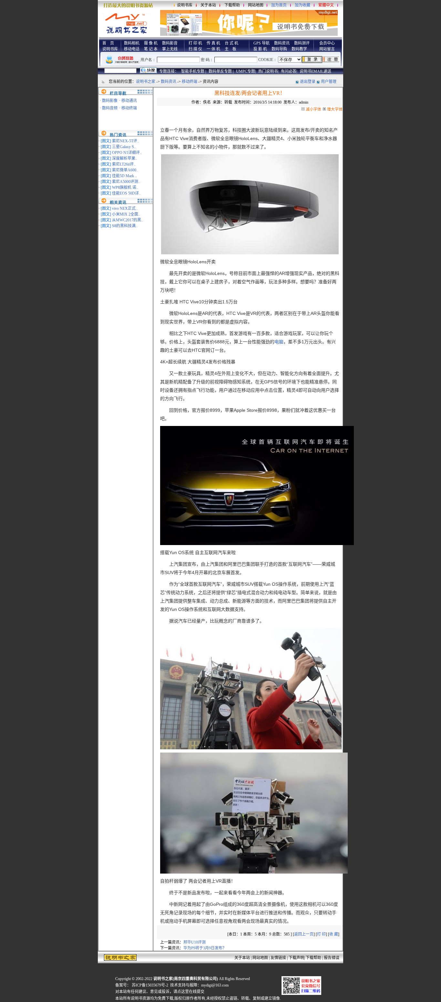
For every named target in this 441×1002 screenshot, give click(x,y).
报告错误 (331, 958)
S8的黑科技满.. (125, 226)
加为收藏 (302, 5)
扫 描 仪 (195, 49)
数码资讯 (282, 43)
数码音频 (110, 108)
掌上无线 (170, 49)
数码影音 (170, 43)
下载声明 (296, 958)
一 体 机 (213, 49)
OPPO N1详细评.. (127, 152)
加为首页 (279, 5)
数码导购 (279, 49)
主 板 (230, 49)
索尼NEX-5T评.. (125, 141)
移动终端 (189, 81)
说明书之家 (145, 81)
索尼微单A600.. (125, 170)
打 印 (321, 934)
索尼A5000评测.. (126, 181)
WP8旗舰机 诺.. (125, 187)
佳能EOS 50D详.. (126, 193)
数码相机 (131, 43)
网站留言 (327, 49)
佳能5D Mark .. (124, 176)
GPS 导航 (261, 43)
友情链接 (278, 958)
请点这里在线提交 (188, 991)
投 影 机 (260, 49)
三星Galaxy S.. (124, 147)
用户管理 (328, 81)
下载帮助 (232, 5)
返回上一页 (303, 934)
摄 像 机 (151, 43)
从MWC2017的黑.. (127, 220)
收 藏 (333, 934)
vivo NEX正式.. (125, 208)
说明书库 (184, 5)
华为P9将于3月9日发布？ (204, 948)
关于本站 (208, 5)
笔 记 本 (151, 49)
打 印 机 (195, 43)
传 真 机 (213, 43)
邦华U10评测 (194, 942)
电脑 (278, 341)
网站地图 (255, 5)
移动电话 (131, 49)
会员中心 (327, 43)
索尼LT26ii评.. (124, 164)
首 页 (108, 43)
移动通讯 (129, 100)
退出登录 (307, 81)
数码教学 (299, 49)
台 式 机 (231, 43)
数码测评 (302, 43)
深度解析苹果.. (124, 158)
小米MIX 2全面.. (126, 214)
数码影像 (110, 100)
